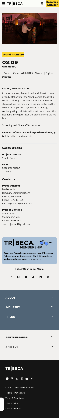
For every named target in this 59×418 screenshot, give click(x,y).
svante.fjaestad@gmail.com (16, 224)
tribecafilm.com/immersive (19, 136)
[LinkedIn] (40, 276)
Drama (6, 88)
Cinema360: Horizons (29, 125)
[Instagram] (11, 276)
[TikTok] (33, 276)
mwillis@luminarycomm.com (17, 203)
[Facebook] (18, 276)
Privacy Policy (11, 403)
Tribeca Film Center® (15, 392)
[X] (48, 276)
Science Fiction (21, 88)
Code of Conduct (13, 408)
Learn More (34, 259)
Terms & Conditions (14, 398)
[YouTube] (25, 276)
